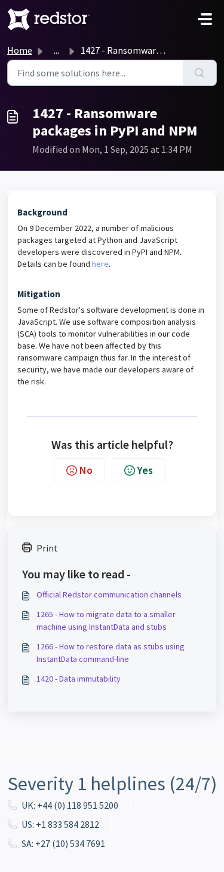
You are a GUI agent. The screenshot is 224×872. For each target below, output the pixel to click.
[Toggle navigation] (205, 19)
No (86, 470)
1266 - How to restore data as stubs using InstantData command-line (110, 652)
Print (47, 548)
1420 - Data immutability (78, 678)
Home (19, 50)
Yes (145, 470)
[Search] (200, 73)
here (100, 263)
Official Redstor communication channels (109, 594)
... (56, 50)
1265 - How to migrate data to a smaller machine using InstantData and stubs (106, 620)
